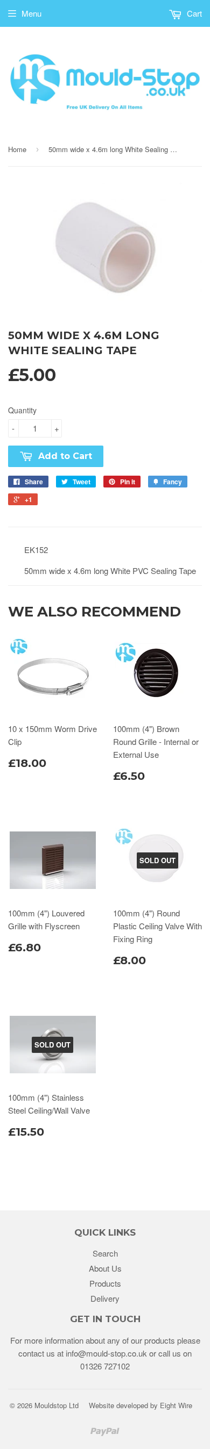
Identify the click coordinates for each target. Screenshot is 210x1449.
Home (17, 149)
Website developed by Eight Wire (140, 1405)
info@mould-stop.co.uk (106, 1353)
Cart (193, 13)
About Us (105, 1268)
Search (105, 1253)
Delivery (105, 1298)
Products (105, 1283)
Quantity (22, 410)
